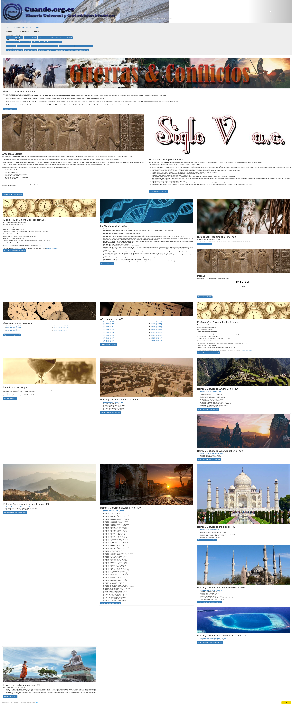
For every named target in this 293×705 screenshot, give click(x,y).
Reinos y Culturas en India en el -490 (207, 540)
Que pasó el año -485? (156, 328)
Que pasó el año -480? (156, 335)
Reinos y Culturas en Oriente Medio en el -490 (209, 602)
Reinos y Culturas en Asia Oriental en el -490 (15, 512)
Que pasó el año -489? (156, 322)
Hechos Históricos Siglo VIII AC (13, 327)
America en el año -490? (23, 46)
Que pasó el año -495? (108, 334)
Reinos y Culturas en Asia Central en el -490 (209, 459)
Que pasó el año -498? (108, 329)
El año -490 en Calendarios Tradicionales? (14, 250)
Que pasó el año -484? (156, 329)
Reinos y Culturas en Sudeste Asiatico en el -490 (210, 642)
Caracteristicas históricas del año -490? (48, 37)
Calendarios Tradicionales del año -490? (78, 50)
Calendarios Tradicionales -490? (14, 50)
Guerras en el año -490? (30, 37)
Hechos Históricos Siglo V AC (61, 326)
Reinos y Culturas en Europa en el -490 (110, 603)
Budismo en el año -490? (39, 42)
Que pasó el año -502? (108, 323)
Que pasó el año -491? (108, 340)
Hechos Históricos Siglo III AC (61, 329)
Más (37, 703)
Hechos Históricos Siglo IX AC (13, 326)
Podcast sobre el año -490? (45, 50)
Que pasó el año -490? (108, 341)
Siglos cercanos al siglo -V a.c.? (12, 335)
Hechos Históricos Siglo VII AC (13, 329)
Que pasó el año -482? (156, 332)
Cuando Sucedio (12, 28)
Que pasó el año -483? (156, 331)
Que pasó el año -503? (108, 322)
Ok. (286, 702)
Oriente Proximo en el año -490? (84, 46)
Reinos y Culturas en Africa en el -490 (110, 412)
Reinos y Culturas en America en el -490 (208, 409)
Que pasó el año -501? (108, 325)
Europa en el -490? (36, 46)
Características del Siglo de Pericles (158, 191)
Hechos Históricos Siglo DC (60, 332)
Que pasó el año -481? (156, 334)
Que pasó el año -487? (156, 325)
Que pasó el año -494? (108, 335)
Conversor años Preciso (52, 248)
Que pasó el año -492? (108, 338)
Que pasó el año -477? (156, 340)
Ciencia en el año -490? (66, 37)
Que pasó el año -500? (108, 326)
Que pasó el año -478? (156, 338)
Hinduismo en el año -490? (13, 42)
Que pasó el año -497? (108, 331)
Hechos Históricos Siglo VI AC (13, 330)
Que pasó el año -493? (108, 337)
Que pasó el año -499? (108, 328)
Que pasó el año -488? (156, 323)
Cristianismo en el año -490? (54, 42)
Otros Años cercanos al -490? (108, 344)
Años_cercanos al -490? (60, 50)
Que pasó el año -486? (156, 326)
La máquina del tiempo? (30, 50)
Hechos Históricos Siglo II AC (61, 330)
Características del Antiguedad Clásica (12, 194)
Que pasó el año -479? (156, 337)
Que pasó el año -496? (108, 332)
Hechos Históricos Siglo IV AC (61, 327)
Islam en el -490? (26, 42)
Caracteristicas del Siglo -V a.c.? (14, 37)
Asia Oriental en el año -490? (50, 46)
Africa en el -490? (11, 46)
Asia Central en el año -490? (67, 46)
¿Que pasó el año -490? (30, 28)
